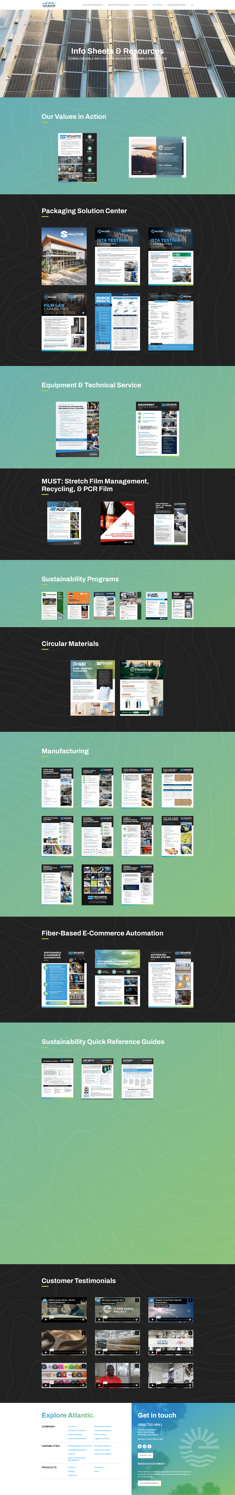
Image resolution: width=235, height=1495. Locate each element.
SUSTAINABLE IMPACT (149, 1483)
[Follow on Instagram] (145, 1446)
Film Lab (71, 1454)
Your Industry (141, 5)
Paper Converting (102, 1450)
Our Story (157, 5)
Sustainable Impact (176, 5)
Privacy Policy (100, 1434)
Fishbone (72, 1467)
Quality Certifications (77, 1438)
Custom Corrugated (102, 1454)
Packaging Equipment (77, 1450)
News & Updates (75, 1434)
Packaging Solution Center (80, 1446)
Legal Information (102, 1438)
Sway (96, 1471)
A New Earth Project (103, 1430)
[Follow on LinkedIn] (140, 1446)
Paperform (72, 1475)
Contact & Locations (77, 1430)
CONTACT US (145, 1455)
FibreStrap (98, 1467)
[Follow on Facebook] (149, 1446)
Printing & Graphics (102, 1446)
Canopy (71, 1471)
